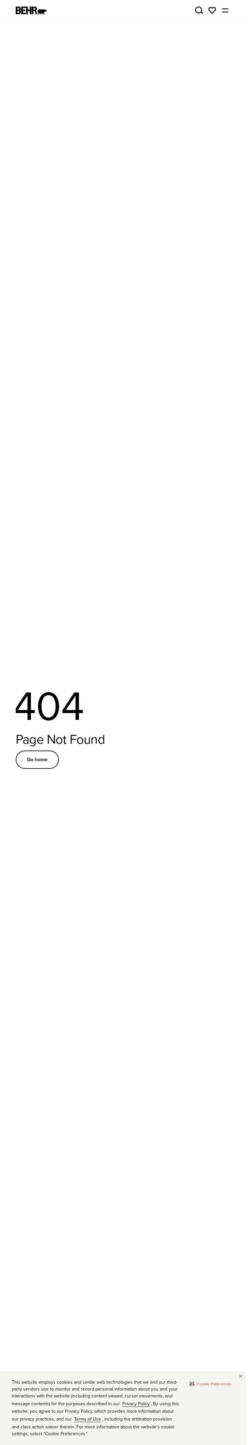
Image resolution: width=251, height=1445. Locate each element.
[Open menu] (225, 10)
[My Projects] (212, 10)
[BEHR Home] (31, 10)
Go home (37, 759)
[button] (210, 1384)
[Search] (199, 10)
